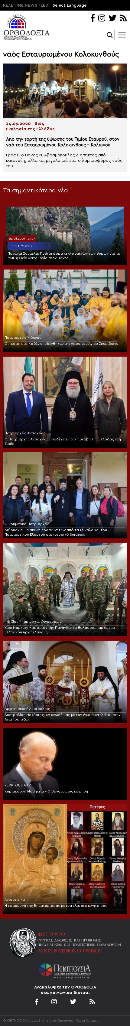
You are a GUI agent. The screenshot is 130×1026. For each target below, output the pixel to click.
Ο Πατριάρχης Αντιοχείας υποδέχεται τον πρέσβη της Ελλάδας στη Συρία (63, 441)
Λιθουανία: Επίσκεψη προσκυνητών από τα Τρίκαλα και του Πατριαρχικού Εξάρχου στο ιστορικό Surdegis (56, 532)
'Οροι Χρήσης (87, 1020)
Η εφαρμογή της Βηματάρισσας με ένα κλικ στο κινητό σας (56, 905)
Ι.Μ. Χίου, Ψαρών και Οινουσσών (33, 621)
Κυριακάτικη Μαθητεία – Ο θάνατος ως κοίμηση (46, 791)
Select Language (69, 5)
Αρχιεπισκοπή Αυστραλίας (27, 709)
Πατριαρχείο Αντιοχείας (25, 433)
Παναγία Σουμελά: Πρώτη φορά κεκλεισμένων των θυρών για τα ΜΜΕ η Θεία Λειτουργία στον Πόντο (64, 256)
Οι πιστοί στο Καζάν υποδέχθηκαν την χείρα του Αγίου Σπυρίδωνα (62, 343)
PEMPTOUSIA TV (18, 785)
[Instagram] (101, 19)
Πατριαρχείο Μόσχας (23, 337)
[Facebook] (93, 19)
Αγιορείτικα (15, 899)
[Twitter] (112, 19)
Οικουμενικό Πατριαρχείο (27, 524)
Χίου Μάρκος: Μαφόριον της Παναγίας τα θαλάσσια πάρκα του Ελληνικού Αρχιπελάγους (60, 630)
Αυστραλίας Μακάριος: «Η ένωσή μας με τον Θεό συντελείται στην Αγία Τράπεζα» (62, 717)
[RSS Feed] (123, 19)
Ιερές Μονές (22, 246)
